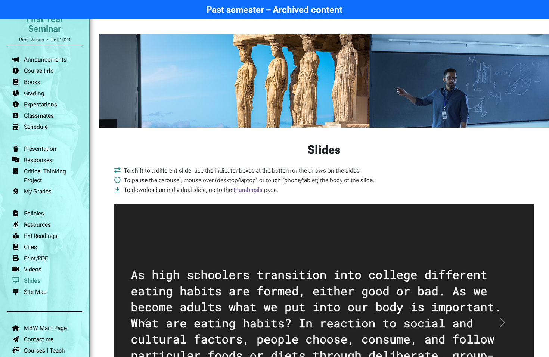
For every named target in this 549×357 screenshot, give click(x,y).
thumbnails (248, 189)
